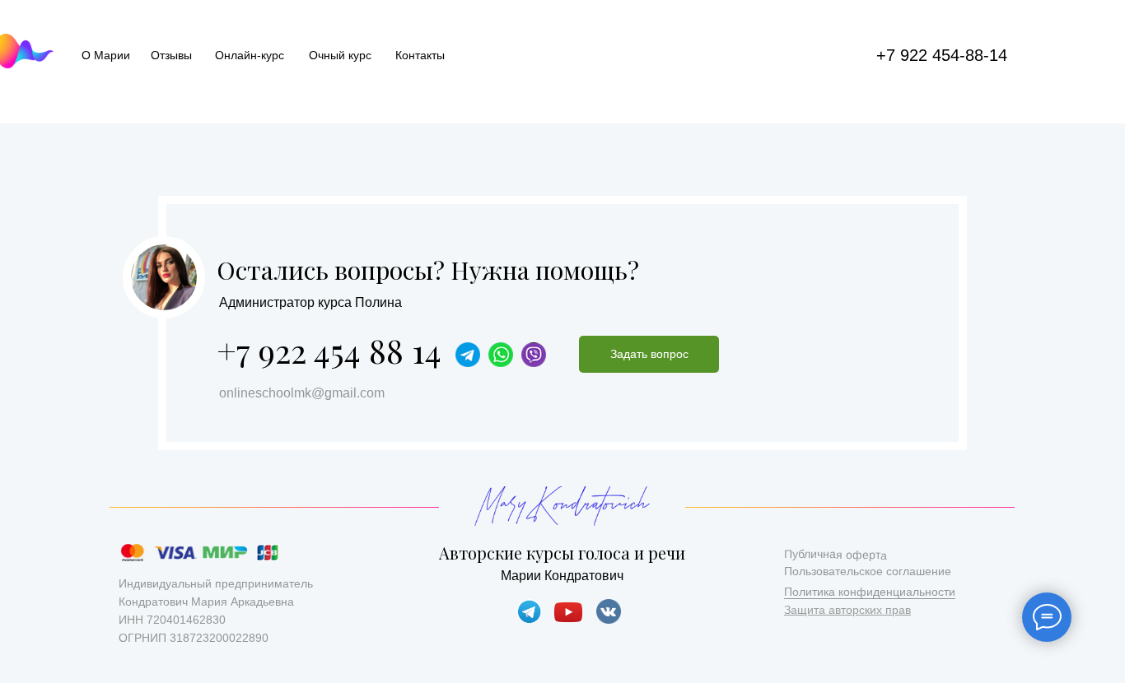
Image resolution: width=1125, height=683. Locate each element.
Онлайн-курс (249, 55)
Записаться (806, 353)
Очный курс (340, 55)
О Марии (106, 55)
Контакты (420, 55)
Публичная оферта (835, 554)
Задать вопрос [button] (649, 353)
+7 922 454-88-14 (941, 55)
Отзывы (171, 55)
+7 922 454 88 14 (329, 350)
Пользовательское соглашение (867, 571)
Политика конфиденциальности (869, 591)
